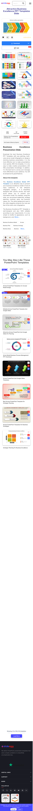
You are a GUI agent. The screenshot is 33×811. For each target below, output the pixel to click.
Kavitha (25, 133)
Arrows (22, 222)
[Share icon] (8, 37)
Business (16, 228)
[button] (28, 270)
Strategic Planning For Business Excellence (15, 447)
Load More (16, 736)
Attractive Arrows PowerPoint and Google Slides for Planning (15, 332)
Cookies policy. (17, 807)
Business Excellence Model (10, 222)
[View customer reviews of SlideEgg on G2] (15, 792)
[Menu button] (30, 3)
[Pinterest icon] (12, 37)
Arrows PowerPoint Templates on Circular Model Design (15, 286)
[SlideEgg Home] (16, 746)
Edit (24, 47)
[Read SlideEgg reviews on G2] (5, 792)
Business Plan (6, 225)
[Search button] (23, 3)
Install (24, 137)
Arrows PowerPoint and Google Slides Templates (14, 379)
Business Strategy (18, 225)
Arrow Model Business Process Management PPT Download (16, 356)
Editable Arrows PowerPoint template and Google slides (15, 309)
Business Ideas (7, 228)
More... (23, 229)
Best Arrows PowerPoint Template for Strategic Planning (14, 402)
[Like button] (3, 37)
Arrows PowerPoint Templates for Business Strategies (15, 425)
